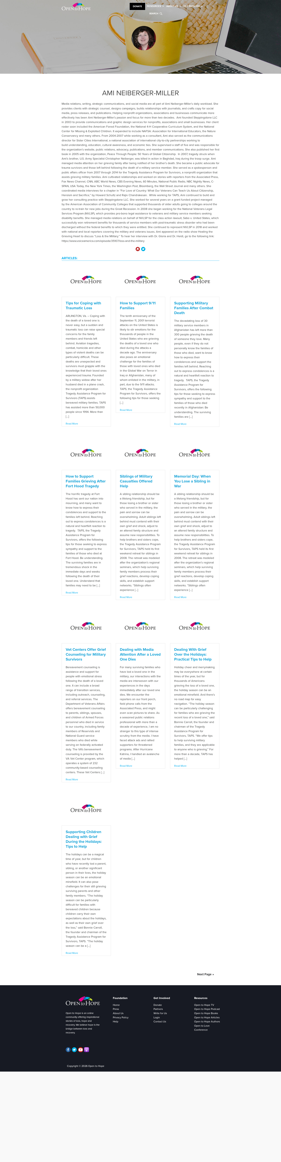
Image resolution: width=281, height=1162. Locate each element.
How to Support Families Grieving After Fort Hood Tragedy (86, 481)
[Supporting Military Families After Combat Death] (194, 280)
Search (153, 13)
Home (116, 1005)
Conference (201, 1029)
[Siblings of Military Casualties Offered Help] (140, 453)
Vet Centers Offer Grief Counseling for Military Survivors (86, 654)
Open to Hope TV (204, 1005)
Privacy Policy (120, 1017)
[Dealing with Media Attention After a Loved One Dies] (140, 626)
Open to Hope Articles (207, 1017)
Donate (137, 6)
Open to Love (202, 1025)
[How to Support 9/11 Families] (140, 280)
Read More (72, 423)
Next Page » (205, 974)
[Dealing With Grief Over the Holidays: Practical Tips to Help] (194, 626)
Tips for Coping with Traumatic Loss (83, 305)
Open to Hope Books (206, 1013)
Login (157, 1017)
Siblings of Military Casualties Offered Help (136, 481)
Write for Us (160, 1013)
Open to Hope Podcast (207, 1009)
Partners (158, 1009)
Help (115, 1021)
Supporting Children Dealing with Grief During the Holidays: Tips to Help (84, 839)
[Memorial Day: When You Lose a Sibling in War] (194, 453)
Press (116, 1009)
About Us (118, 1013)
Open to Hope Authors (207, 1021)
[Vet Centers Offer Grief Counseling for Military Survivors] (86, 626)
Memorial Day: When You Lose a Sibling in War (192, 481)
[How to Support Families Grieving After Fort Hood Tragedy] (86, 453)
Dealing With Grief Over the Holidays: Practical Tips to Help (193, 654)
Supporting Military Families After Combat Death (193, 308)
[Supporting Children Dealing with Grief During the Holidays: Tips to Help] (86, 809)
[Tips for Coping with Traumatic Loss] (86, 280)
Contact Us (160, 1021)
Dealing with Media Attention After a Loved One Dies (140, 654)
